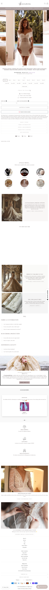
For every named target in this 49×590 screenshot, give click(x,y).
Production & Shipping (24, 129)
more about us (24, 382)
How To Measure (24, 554)
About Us (24, 538)
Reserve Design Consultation (24, 534)
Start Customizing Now (24, 499)
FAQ (24, 542)
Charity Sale (24, 560)
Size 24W (30, 83)
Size (24, 78)
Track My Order (24, 558)
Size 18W (13, 83)
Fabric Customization (24, 124)
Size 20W (18, 83)
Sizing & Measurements (24, 127)
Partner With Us (24, 545)
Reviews (24, 540)
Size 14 (38, 80)
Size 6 (19, 80)
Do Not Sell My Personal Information (24, 571)
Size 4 (14, 80)
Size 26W (36, 83)
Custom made (24, 86)
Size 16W (7, 83)
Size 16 (43, 80)
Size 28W (42, 83)
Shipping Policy (24, 563)
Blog (24, 544)
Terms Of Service (24, 567)
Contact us (24, 574)
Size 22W (24, 83)
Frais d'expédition (19, 73)
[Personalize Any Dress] (24, 479)
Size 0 (5, 80)
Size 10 (28, 80)
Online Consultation (24, 551)
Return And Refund (24, 565)
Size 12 (33, 80)
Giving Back (24, 547)
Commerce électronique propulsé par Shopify (24, 588)
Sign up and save (24, 577)
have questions (24, 132)
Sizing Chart (25, 553)
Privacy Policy (24, 569)
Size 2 (10, 80)
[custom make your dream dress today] (24, 515)
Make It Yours (24, 122)
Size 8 (24, 80)
